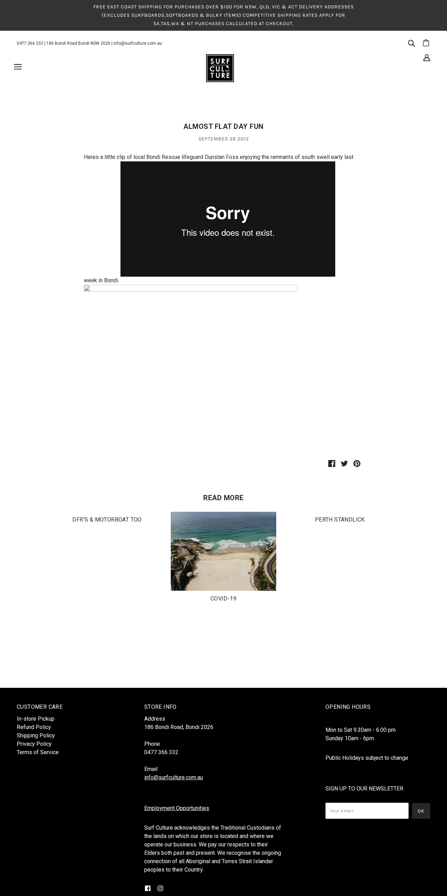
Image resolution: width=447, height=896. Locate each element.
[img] (411, 43)
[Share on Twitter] (344, 463)
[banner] (220, 67)
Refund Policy (34, 727)
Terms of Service (38, 752)
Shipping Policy (36, 735)
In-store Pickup (35, 718)
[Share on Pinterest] (357, 463)
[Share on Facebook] (331, 463)
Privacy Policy (34, 744)
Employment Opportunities (176, 808)
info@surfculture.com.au (137, 43)
